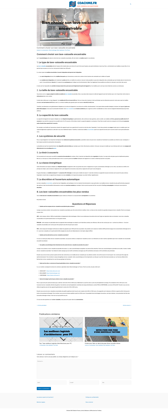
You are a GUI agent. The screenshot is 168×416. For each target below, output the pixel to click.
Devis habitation (99, 345)
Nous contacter (89, 402)
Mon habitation (60, 50)
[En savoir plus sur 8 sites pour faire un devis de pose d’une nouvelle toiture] (107, 329)
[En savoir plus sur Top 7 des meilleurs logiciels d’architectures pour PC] (61, 329)
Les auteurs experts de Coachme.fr (45, 397)
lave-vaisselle (68, 94)
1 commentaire (42, 345)
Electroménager (53, 50)
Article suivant (127, 305)
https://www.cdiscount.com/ (53, 271)
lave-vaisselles (42, 66)
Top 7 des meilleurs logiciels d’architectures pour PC (55, 343)
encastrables (91, 129)
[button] (130, 4)
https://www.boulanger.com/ (53, 273)
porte (55, 148)
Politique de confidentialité (92, 397)
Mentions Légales (41, 402)
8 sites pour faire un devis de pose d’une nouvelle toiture (102, 343)
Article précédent (41, 305)
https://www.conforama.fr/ (53, 275)
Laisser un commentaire (42, 50)
